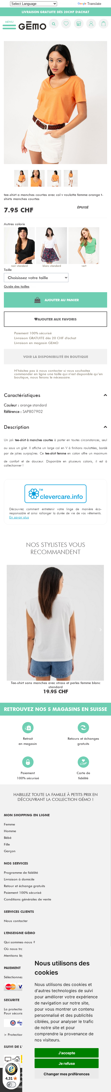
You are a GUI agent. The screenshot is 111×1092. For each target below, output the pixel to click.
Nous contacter (16, 921)
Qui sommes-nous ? (19, 942)
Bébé (7, 837)
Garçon (9, 851)
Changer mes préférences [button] (67, 1074)
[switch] (11, 1084)
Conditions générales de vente (27, 899)
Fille (7, 844)
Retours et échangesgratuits (83, 741)
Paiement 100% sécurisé (33, 333)
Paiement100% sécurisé (28, 775)
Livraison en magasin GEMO (36, 343)
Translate (94, 4)
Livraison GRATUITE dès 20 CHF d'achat (45, 338)
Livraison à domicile (19, 879)
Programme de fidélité (21, 872)
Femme (9, 824)
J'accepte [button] (66, 1053)
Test (33, 286)
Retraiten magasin (28, 741)
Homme (10, 831)
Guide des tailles (16, 286)
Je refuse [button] (67, 1063)
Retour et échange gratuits (24, 886)
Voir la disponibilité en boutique (55, 357)
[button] (55, 396)
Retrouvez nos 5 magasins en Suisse (55, 709)
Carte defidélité (83, 775)
